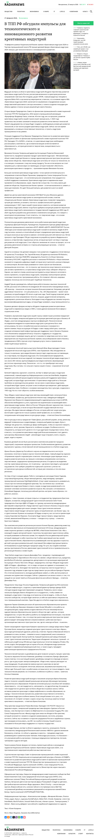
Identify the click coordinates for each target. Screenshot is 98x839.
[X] (14, 817)
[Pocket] (24, 817)
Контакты (90, 833)
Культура (86, 11)
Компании (74, 11)
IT (54, 11)
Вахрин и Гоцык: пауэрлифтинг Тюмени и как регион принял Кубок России (81, 56)
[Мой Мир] (22, 817)
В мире (46, 11)
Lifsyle (62, 11)
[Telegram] (11, 817)
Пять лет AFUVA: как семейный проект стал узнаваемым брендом (81, 49)
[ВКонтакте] (5, 817)
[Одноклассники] (8, 817)
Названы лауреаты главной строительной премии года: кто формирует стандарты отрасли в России (81, 31)
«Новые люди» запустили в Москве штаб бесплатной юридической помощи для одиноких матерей (82, 66)
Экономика (34, 11)
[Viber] (16, 817)
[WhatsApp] (19, 817)
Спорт (80, 833)
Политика (21, 11)
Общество (8, 11)
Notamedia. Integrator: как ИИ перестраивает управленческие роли (80, 41)
